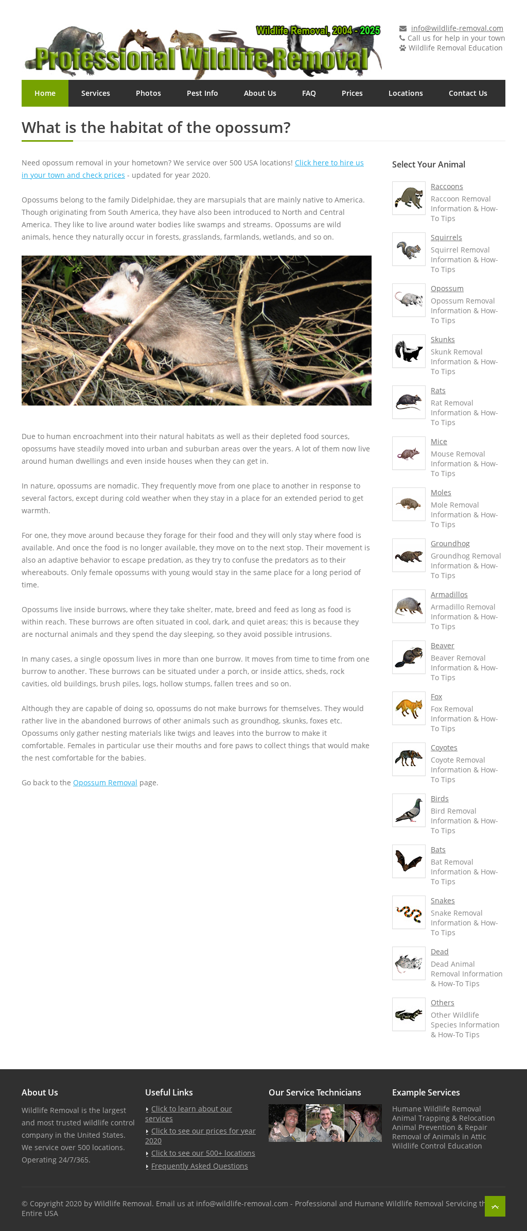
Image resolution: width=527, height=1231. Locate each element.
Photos (148, 93)
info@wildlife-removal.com (457, 28)
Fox (436, 696)
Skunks (443, 339)
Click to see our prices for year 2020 (200, 1135)
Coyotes (444, 747)
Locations (406, 93)
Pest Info (202, 93)
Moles (441, 492)
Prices (352, 93)
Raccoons (447, 186)
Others (442, 1002)
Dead (440, 951)
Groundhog (450, 543)
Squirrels (446, 237)
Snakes (443, 900)
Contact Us (468, 93)
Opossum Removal (105, 782)
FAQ (309, 93)
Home (45, 93)
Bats (438, 849)
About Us (260, 93)
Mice (439, 441)
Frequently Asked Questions (199, 1166)
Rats (438, 390)
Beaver (442, 645)
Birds (440, 798)
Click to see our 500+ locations (203, 1153)
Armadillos (449, 594)
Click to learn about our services (188, 1113)
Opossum (447, 288)
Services (95, 93)
